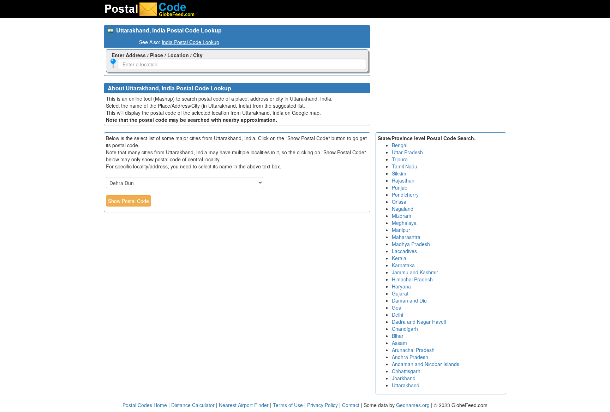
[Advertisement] (441, 74)
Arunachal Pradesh (413, 349)
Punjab (399, 187)
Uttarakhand (405, 385)
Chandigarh (405, 328)
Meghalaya (404, 222)
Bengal (399, 145)
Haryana (401, 286)
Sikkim (399, 173)
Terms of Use (288, 404)
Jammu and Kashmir (415, 272)
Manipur (401, 229)
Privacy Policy (323, 404)
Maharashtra (406, 236)
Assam (399, 342)
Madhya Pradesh (411, 243)
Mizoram (401, 215)
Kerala (399, 258)
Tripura (400, 159)
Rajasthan (403, 180)
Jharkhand (403, 378)
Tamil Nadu (404, 166)
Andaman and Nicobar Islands (425, 364)
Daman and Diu (409, 300)
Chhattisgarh (406, 371)
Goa (396, 307)
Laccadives (404, 251)
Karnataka (403, 265)
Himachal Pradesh (412, 279)
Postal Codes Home (144, 404)
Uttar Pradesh (407, 152)
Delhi (397, 314)
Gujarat (400, 293)
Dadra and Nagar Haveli (419, 321)
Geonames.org (413, 404)
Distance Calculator (193, 404)
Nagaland (402, 208)
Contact (350, 404)
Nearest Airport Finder (244, 404)
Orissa (399, 201)
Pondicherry (405, 194)
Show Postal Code (128, 200)
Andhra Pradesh (410, 356)
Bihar (397, 335)
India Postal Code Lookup (190, 42)
